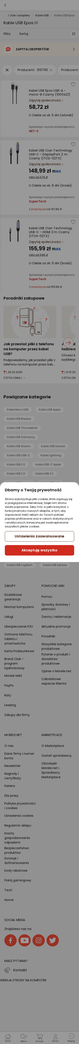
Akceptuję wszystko (39, 550)
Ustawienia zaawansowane (39, 536)
